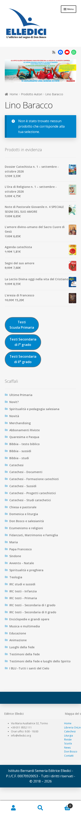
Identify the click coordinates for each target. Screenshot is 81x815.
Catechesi (16, 465)
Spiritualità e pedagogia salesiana (34, 409)
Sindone (15, 556)
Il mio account (13, 808)
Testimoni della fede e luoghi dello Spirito (40, 661)
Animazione (18, 640)
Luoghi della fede (21, 647)
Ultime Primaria (20, 395)
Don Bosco (70, 751)
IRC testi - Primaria (23, 598)
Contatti (69, 755)
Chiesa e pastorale (22, 507)
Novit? (14, 402)
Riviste (68, 739)
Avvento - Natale (21, 563)
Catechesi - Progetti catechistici (32, 493)
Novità (14, 416)
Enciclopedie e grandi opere (29, 619)
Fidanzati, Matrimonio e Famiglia (33, 535)
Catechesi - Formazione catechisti (34, 479)
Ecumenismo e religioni (26, 528)
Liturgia (68, 735)
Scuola (68, 743)
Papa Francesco (20, 549)
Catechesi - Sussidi (22, 486)
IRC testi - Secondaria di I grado (32, 605)
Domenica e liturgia (23, 514)
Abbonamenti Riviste (24, 430)
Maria (13, 542)
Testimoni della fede (24, 654)
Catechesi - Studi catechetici (30, 500)
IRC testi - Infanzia (23, 591)
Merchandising (20, 423)
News (67, 747)
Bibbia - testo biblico (24, 444)
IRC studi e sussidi (22, 584)
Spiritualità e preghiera (26, 570)
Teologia (15, 577)
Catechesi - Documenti (25, 472)
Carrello (62, 804)
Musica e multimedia (24, 626)
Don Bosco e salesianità (26, 521)
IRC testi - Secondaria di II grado (32, 612)
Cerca (40, 808)
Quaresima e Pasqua (24, 437)
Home (14, 94)
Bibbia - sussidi (20, 451)
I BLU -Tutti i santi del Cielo (29, 668)
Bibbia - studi (19, 458)
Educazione (17, 633)
